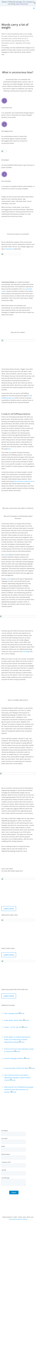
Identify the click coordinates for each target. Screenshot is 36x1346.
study (6, 555)
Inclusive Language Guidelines (14, 1058)
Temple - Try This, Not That (13, 1027)
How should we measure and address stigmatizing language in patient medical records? (17, 1077)
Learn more (9, 908)
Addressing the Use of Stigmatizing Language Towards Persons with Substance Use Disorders (18, 1089)
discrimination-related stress (23, 481)
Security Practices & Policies (18, 1219)
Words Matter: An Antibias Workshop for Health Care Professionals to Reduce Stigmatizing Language (17, 1039)
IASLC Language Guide (11, 1013)
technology (25, 651)
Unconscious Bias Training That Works (16, 1068)
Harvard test (10, 249)
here (9, 449)
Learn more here (22, 4)
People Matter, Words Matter (13, 1020)
